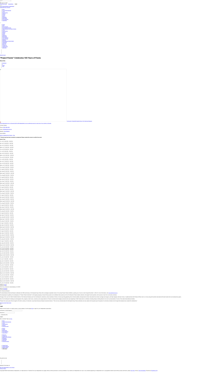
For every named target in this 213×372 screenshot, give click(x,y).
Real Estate (4, 18)
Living (3, 11)
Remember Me (4, 314)
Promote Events (5, 341)
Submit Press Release (6, 337)
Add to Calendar (3, 135)
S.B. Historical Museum (87, 121)
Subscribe (2, 7)
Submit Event (3, 55)
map (5, 284)
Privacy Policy (3, 368)
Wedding (4, 40)
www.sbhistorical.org (113, 292)
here (32, 308)
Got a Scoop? (7, 7)
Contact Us (4, 45)
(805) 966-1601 (6, 127)
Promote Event (5, 326)
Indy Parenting (5, 19)
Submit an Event (3, 4)
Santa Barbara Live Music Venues (9, 28)
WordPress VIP (154, 370)
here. (11, 318)
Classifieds (4, 20)
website (5, 288)
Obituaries (4, 17)
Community (69, 121)
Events (3, 15)
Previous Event (3, 302)
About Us (4, 44)
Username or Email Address (6, 310)
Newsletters (10, 4)
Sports (3, 16)
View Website (6, 131)
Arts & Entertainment (6, 10)
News (3, 9)
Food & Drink (5, 12)
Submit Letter (5, 347)
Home (3, 24)
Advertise (4, 43)
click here (133, 370)
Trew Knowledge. (142, 370)
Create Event (5, 46)
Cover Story (4, 332)
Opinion (3, 13)
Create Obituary (5, 346)
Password (2, 312)
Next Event (9, 302)
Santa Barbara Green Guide (8, 41)
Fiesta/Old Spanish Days (77, 121)
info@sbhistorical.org (7, 129)
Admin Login (5, 348)
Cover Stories (5, 38)
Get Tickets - (11, 135)
